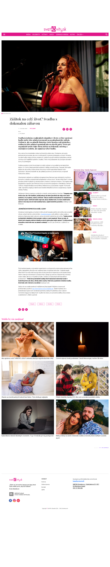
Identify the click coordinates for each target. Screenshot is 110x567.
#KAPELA (32, 304)
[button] (106, 34)
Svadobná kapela (46, 214)
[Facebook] (64, 129)
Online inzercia (46, 484)
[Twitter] (70, 129)
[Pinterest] (18, 500)
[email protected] (78, 481)
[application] (91, 181)
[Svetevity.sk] (55, 29)
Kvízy (52, 34)
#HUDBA (58, 304)
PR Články (33, 128)
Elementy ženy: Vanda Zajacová (85, 170)
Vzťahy (45, 34)
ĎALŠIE (79, 34)
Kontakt (44, 487)
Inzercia (44, 481)
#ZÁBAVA (41, 304)
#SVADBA (50, 304)
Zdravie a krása (62, 34)
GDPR (43, 489)
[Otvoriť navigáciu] (4, 34)
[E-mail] (67, 129)
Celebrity (36, 34)
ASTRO (72, 34)
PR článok (22, 133)
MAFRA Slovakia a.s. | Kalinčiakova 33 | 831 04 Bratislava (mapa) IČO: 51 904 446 (86, 486)
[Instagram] (14, 500)
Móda (28, 34)
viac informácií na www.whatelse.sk (42, 289)
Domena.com (65, 508)
